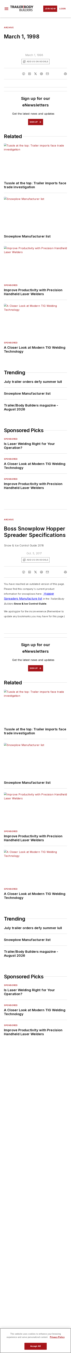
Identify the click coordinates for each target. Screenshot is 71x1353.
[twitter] (35, 73)
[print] (65, 73)
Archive (9, 27)
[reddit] (41, 73)
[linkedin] (29, 73)
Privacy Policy (57, 1337)
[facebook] (23, 73)
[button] (6, 8)
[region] (35, 1340)
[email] (47, 73)
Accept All (35, 1346)
